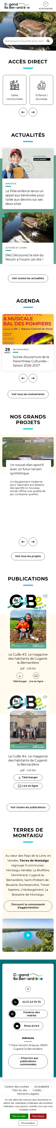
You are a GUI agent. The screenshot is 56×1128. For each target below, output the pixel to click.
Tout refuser (38, 1116)
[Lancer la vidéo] (28, 935)
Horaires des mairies (31, 1014)
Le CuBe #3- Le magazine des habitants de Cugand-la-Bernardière (28, 659)
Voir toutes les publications (28, 807)
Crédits (37, 1090)
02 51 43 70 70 (31, 1001)
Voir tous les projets (28, 556)
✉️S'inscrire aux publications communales (28, 1061)
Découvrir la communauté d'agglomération (28, 906)
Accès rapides (46, 9)
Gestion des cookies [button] (17, 1086)
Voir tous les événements (28, 394)
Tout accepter (19, 1116)
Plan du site (19, 1090)
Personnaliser (28, 1123)
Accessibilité (41, 1086)
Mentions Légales (28, 1093)
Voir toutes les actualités (28, 278)
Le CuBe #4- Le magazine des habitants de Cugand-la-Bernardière (28, 760)
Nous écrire (32, 1027)
